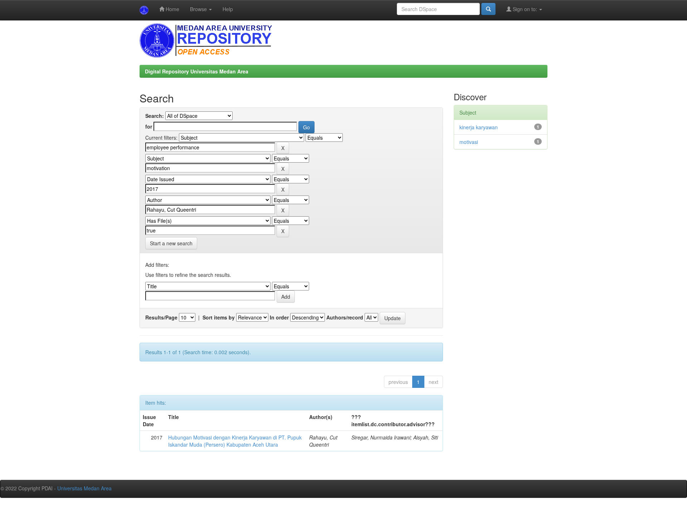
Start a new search (171, 243)
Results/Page (161, 317)
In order (279, 317)
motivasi (468, 141)
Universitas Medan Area (84, 488)
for (148, 126)
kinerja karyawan (478, 127)
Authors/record (344, 317)
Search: (154, 115)
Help (228, 9)
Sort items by (219, 317)
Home (171, 9)
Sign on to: (525, 9)
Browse (199, 9)
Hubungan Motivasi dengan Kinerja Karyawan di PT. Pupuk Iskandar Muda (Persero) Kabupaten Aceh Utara (235, 441)
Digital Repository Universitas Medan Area (196, 71)
